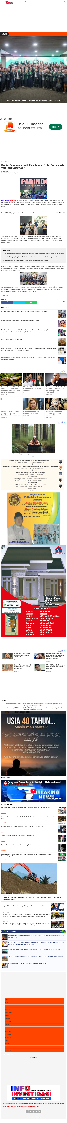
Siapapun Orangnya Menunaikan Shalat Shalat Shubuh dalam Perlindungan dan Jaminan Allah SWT (28, 818)
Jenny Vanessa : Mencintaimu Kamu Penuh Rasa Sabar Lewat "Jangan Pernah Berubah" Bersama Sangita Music (26, 855)
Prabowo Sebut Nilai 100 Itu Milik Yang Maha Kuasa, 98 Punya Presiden (22, 826)
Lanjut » (62, 970)
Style (6, 1047)
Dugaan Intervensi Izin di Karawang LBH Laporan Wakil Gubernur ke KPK (23, 906)
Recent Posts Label (33, 490)
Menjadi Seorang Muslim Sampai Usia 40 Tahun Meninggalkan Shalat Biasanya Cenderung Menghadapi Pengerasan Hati (36, 936)
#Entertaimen (5, 295)
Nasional (7, 1028)
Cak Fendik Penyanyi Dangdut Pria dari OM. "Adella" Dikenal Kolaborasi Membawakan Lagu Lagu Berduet (31, 257)
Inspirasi (7, 1018)
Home (2, 162)
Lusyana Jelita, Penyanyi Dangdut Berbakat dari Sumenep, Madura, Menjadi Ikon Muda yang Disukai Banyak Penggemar (34, 253)
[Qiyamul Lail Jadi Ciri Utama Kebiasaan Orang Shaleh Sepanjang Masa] (62, 848)
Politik (7, 1040)
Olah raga (8, 1031)
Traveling (8, 1050)
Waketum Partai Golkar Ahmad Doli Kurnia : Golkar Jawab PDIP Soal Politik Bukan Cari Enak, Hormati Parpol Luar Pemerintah (30, 466)
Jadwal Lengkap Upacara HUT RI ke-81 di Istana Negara (17, 835)
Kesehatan (8, 1021)
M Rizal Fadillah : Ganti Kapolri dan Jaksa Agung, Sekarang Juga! (30, 472)
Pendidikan (8, 1034)
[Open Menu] (2, 2)
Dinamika (7, 1006)
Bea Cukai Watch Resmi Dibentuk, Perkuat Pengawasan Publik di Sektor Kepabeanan (25, 808)
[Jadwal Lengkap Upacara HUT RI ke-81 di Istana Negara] (62, 839)
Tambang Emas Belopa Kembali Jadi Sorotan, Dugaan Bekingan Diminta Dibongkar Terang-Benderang (35, 956)
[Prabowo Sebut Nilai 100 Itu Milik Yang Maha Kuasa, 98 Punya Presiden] (62, 829)
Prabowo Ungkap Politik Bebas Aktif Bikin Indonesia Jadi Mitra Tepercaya (30, 478)
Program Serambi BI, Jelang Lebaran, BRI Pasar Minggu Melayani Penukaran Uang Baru (26, 260)
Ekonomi (7, 1009)
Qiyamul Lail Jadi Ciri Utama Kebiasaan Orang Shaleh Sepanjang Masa (21, 845)
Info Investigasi (37, 1117)
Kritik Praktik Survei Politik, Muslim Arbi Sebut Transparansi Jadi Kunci (30, 485)
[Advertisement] (33, 19)
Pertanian (8, 1037)
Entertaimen (8, 162)
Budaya (7, 999)
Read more (35, 464)
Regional (7, 1043)
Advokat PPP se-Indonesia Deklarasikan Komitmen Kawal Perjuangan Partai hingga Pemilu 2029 (30, 460)
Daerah (7, 1002)
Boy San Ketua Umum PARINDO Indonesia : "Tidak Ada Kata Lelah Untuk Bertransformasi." (33, 166)
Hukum (7, 1015)
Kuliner (7, 1025)
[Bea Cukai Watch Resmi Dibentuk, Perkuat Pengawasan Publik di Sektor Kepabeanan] (62, 811)
